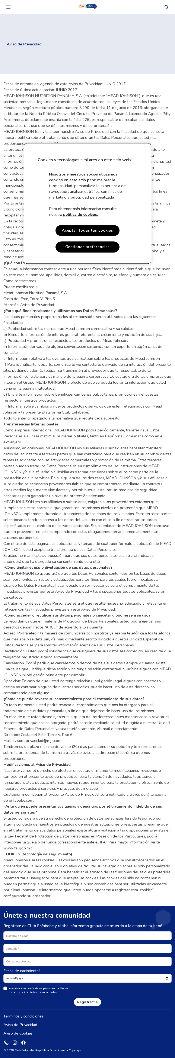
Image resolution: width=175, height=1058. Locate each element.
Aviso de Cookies (18, 1033)
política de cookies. (80, 214)
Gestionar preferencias (87, 247)
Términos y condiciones (23, 1016)
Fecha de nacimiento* (21, 970)
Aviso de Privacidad (20, 1024)
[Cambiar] (8, 7)
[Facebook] (23, 1043)
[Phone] (6, 1043)
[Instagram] (15, 1043)
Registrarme (87, 1002)
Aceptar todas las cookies (87, 230)
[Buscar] (166, 7)
